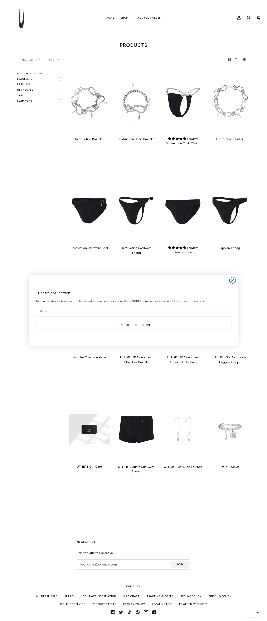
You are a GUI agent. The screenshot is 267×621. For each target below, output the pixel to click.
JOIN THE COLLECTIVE (133, 325)
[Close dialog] (232, 280)
